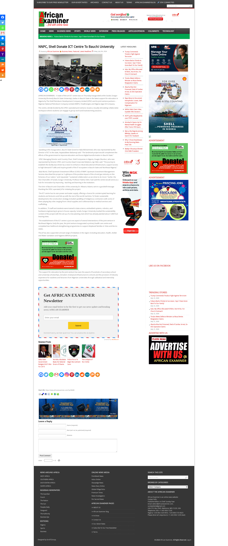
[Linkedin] (77, 89)
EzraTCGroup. (51, 539)
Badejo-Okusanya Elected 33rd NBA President (133, 150)
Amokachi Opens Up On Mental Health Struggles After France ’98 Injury (133, 124)
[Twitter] (46, 89)
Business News (64, 31)
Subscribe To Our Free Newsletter (52, 2)
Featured (76, 51)
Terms (129, 2)
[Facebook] (41, 89)
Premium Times (97, 492)
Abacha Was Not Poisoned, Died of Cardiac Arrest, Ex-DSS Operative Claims (134, 90)
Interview (103, 31)
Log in (189, 540)
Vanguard (43, 510)
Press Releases (118, 31)
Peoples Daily (45, 507)
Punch (42, 497)
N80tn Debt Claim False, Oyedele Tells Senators (133, 110)
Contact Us (107, 2)
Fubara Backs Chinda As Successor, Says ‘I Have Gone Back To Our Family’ (79, 36)
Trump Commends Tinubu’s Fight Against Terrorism (132, 54)
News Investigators (98, 496)
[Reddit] (82, 89)
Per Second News (98, 499)
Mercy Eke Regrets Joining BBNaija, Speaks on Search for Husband (134, 133)
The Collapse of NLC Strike (87, 360)
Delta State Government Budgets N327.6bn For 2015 (44, 363)
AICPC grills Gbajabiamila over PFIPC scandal (133, 117)
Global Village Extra (98, 489)
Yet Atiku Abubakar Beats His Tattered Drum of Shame (59, 361)
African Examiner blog (145, 2)
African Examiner (53, 51)
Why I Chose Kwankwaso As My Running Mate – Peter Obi (133, 142)
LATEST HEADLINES (128, 47)
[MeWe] (87, 89)
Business (43, 531)
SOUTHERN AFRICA (47, 479)
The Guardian (45, 494)
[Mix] (92, 89)
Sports (77, 31)
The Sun (43, 504)
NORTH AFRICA (45, 486)
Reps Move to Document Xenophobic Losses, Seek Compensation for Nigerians (133, 101)
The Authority (45, 514)
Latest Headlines (85, 51)
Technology (168, 31)
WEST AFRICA (45, 476)
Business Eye (44, 517)
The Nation (44, 500)
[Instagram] (66, 89)
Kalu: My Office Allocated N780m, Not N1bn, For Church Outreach (133, 71)
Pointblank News (97, 476)
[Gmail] (56, 89)
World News (90, 31)
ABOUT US (119, 2)
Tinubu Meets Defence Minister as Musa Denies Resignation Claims (133, 80)
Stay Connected (167, 2)
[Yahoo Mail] (2, 54)
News (51, 31)
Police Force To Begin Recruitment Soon (73, 361)
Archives (95, 2)
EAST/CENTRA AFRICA (47, 483)
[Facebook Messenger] (61, 89)
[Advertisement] (78, 383)
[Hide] (1, 80)
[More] (97, 89)
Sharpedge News (97, 483)
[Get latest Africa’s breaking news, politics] (51, 18)
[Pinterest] (72, 89)
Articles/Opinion (136, 31)
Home (42, 31)
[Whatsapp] (51, 89)
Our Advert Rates (79, 2)
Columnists (153, 31)
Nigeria (42, 525)
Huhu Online (96, 479)
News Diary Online (98, 486)
